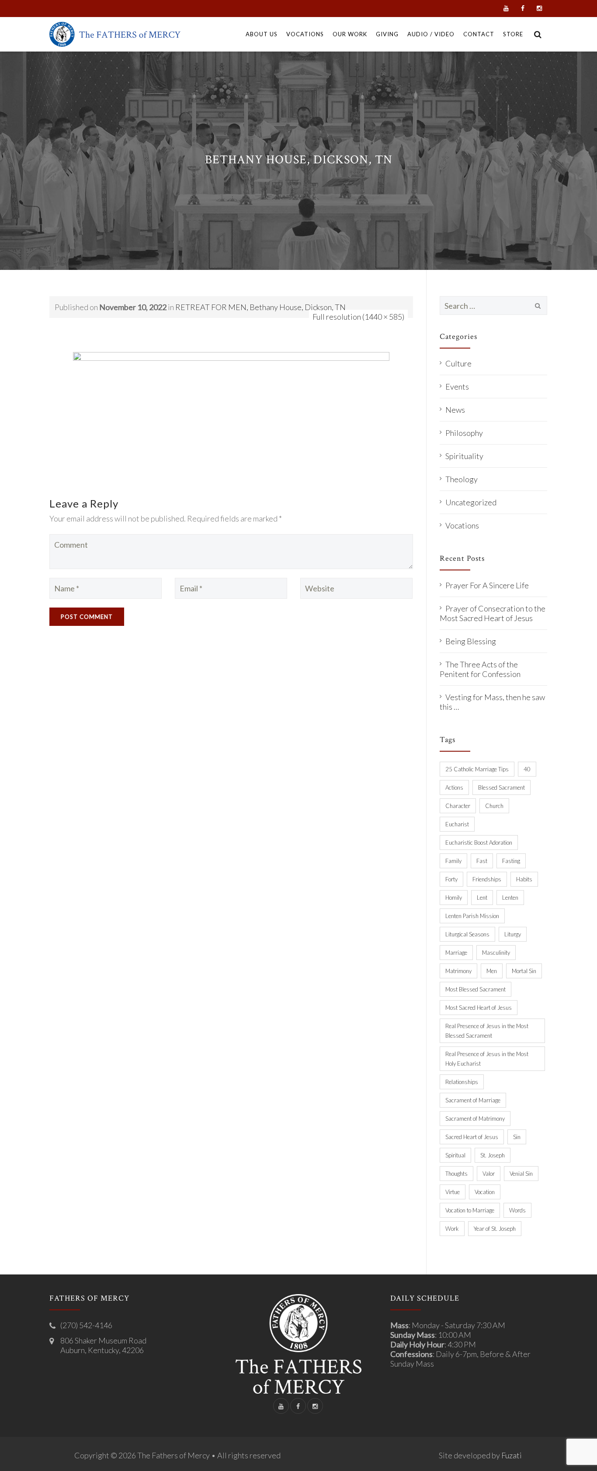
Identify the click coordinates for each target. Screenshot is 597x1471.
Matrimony (458, 970)
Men (491, 970)
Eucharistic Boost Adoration (478, 842)
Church (494, 805)
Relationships (461, 1081)
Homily (453, 897)
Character (457, 805)
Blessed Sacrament (501, 787)
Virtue (452, 1191)
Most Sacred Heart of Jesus (478, 1007)
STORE (513, 34)
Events (457, 386)
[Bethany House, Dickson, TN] (231, 415)
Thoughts (456, 1173)
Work (452, 1228)
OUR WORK (350, 34)
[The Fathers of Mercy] (114, 34)
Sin (517, 1136)
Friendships (486, 879)
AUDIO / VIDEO (431, 34)
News (455, 409)
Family (453, 860)
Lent (482, 897)
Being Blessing (470, 641)
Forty (451, 879)
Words (517, 1210)
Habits (524, 879)
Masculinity (496, 952)
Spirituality (464, 456)
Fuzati (511, 1455)
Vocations (462, 525)
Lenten (510, 897)
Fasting (511, 860)
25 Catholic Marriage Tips (477, 769)
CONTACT (478, 34)
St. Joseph (492, 1155)
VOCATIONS (305, 34)
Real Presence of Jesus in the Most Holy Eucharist (486, 1058)
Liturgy (512, 934)
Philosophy (464, 433)
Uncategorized (470, 502)
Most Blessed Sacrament (475, 989)
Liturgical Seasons (467, 934)
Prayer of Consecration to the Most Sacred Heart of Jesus (492, 613)
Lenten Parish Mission (472, 915)
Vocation (485, 1191)
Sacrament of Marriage (472, 1100)
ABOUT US (262, 34)
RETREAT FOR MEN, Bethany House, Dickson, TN (260, 307)
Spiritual (455, 1155)
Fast (481, 860)
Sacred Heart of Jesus (471, 1136)
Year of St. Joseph (495, 1228)
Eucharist (457, 824)
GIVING (387, 34)
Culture (458, 363)
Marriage (456, 952)
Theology (461, 479)
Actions (454, 787)
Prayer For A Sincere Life (487, 585)
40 (527, 769)
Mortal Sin (524, 970)
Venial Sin (521, 1173)
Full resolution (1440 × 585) (358, 316)
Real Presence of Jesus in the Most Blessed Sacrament (486, 1030)
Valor (488, 1173)
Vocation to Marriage (469, 1210)
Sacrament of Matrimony (475, 1118)
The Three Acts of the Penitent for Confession (480, 669)
